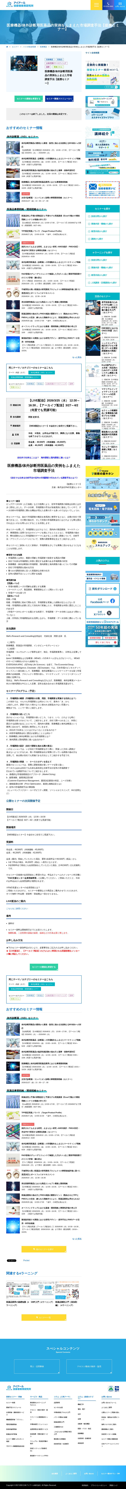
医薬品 (59, 60)
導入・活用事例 (37, 1366)
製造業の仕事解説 (60, 1439)
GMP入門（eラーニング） (42, 1302)
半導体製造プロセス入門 (62, 1412)
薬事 (48, 67)
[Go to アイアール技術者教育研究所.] (7, 47)
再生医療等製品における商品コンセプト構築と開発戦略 (45, 302)
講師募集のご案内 (107, 1429)
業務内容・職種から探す (102, 224)
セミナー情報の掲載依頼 (110, 1439)
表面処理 (81, 1443)
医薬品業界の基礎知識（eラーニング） (17, 1303)
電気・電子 (81, 1409)
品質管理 (57, 1403)
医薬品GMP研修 (11, 1434)
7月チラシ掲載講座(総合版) (15, 1446)
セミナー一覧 (45, 1318)
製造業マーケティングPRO (39, 1456)
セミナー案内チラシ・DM (110, 1474)
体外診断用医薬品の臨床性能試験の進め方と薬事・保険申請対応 (48, 170)
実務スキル (58, 67)
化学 (79, 1414)
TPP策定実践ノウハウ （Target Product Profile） (42, 231)
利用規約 (85, 1485)
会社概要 (55, 1474)
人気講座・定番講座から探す (104, 283)
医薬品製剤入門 (59, 1422)
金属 (79, 1419)
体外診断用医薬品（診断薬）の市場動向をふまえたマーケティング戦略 (51, 158)
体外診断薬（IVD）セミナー (42, 373)
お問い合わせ (89, 1474)
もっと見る (77, 357)
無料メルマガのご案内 (109, 1424)
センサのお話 (58, 1407)
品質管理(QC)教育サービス (39, 1429)
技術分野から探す (99, 216)
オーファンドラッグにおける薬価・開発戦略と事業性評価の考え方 (49, 326)
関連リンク (114, 1485)
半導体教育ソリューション (39, 1424)
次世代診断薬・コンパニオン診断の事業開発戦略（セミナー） (47, 198)
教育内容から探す (99, 231)
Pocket (26, 1260)
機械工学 (81, 1404)
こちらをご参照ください (17, 909)
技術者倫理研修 (11, 1429)
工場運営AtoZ (58, 1427)
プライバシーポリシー (99, 1485)
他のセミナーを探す (45, 1249)
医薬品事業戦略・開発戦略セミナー (25, 377)
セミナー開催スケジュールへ (59, 99)
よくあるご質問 (107, 1407)
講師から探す (97, 239)
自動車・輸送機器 (84, 1424)
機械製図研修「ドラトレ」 (15, 1419)
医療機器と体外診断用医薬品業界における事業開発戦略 (45, 182)
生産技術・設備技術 (84, 1438)
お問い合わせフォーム (109, 1403)
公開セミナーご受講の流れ (110, 1412)
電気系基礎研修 (11, 1424)
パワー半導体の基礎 (60, 1417)
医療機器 (49, 60)
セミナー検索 (10, 1403)
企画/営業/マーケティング (56, 63)
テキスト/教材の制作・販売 (89, 1366)
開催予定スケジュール (13, 1407)
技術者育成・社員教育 (61, 1444)
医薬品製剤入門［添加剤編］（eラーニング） (66, 1303)
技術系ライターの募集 (109, 1434)
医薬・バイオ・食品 (84, 1428)
